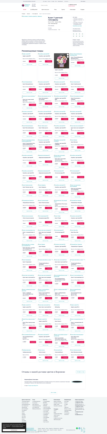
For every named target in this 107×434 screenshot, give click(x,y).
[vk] (76, 1)
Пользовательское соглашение (28, 428)
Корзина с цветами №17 (44, 336)
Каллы (23, 419)
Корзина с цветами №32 (44, 142)
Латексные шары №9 (60, 173)
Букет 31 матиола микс (44, 202)
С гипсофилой (46, 413)
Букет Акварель (42, 187)
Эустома (24, 416)
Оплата (49, 1)
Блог (56, 1)
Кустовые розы (35, 407)
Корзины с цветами (58, 405)
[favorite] (80, 5)
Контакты (66, 1)
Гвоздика (24, 420)
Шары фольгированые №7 (45, 157)
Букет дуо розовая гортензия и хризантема (60, 338)
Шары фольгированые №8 (45, 173)
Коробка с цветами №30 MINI (45, 113)
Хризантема (24, 407)
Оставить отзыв (80, 371)
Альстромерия (25, 408)
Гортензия (24, 422)
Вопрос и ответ (67, 408)
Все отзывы (53, 392)
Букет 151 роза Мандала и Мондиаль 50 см (77, 58)
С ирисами (45, 404)
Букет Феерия (42, 246)
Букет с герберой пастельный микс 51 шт (28, 293)
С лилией (45, 419)
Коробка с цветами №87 (76, 157)
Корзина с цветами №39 (76, 113)
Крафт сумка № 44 (75, 307)
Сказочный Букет (59, 352)
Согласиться (14, 430)
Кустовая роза (25, 405)
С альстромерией (47, 408)
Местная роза (35, 404)
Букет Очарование (27, 262)
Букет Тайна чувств (43, 127)
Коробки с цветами (58, 402)
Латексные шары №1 (76, 173)
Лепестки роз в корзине (28, 218)
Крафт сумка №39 (59, 69)
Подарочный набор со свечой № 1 (44, 264)
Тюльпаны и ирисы (26, 401)
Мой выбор (57, 307)
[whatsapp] (77, 428)
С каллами (45, 420)
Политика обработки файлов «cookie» (29, 430)
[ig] (78, 1)
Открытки (56, 416)
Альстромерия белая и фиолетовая (76, 293)
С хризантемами (46, 407)
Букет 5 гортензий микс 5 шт (77, 277)
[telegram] (79, 428)
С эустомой (45, 411)
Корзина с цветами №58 (76, 218)
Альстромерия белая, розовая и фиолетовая (60, 279)
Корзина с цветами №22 (60, 246)
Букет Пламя (58, 218)
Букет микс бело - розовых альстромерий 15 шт (29, 248)
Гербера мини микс (27, 352)
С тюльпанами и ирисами (46, 402)
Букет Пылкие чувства (28, 187)
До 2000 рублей (33, 9)
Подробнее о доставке (77, 25)
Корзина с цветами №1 (28, 113)
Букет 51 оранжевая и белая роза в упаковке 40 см (29, 144)
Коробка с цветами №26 (44, 56)
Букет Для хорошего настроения (43, 99)
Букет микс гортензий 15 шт (61, 262)
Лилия (23, 411)
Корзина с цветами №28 (60, 113)
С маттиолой (46, 421)
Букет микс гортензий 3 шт (29, 277)
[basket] (84, 5)
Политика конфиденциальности (28, 429)
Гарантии (66, 407)
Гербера (23, 414)
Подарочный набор (58, 413)
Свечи (55, 410)
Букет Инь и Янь (74, 232)
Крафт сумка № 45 (43, 321)
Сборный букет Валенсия (28, 202)
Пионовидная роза (26, 404)
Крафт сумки (56, 404)
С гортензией (46, 410)
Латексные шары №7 (60, 232)
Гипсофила (24, 410)
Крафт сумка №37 (27, 56)
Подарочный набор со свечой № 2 (76, 264)
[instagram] (84, 430)
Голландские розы (36, 401)
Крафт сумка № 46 (27, 307)
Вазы (55, 412)
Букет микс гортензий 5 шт (45, 307)
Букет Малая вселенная (76, 352)
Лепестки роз (42, 352)
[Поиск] (62, 5)
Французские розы (36, 408)
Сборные (45, 405)
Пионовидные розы (36, 405)
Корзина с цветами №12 (44, 84)
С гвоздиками (46, 417)
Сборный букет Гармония (77, 246)
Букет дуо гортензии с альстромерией (76, 189)
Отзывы (52, 1)
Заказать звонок (71, 5)
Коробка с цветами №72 (60, 187)
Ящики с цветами (57, 401)
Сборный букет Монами (76, 202)
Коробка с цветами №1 (28, 157)
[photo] (29, 54)
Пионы (23, 413)
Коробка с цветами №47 (60, 127)
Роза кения (34, 402)
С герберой (45, 414)
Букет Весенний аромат (28, 127)
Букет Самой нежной (76, 84)
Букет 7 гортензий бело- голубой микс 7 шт (44, 293)
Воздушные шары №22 (44, 218)
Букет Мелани (74, 142)
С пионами (45, 416)
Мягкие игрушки (57, 419)
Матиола (24, 417)
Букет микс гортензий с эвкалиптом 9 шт (60, 159)
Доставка (45, 1)
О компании (66, 413)
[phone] (66, 5)
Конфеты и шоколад (58, 418)
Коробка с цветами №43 (28, 173)
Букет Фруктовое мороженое (75, 337)
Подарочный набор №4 (33, 385)
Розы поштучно (25, 402)
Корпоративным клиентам (67, 411)
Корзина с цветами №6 (60, 84)
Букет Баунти (58, 321)
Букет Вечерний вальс (28, 84)
